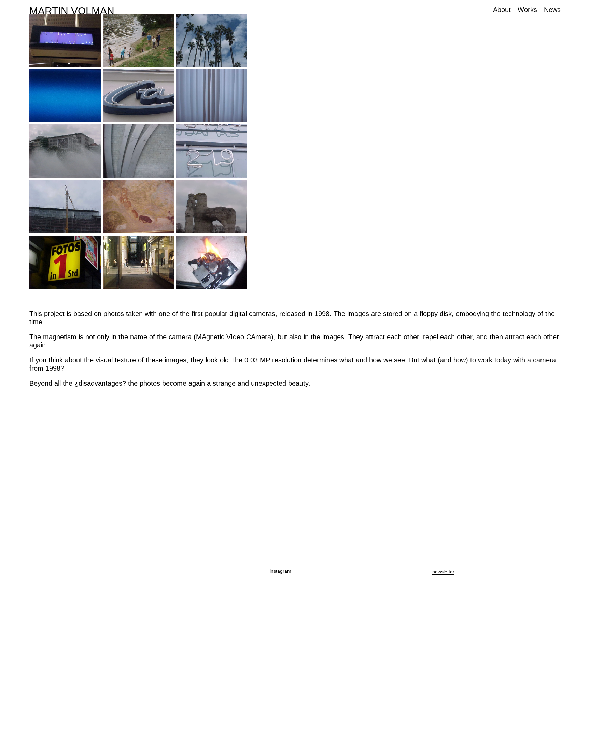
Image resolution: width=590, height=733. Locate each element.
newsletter (443, 571)
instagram (280, 571)
